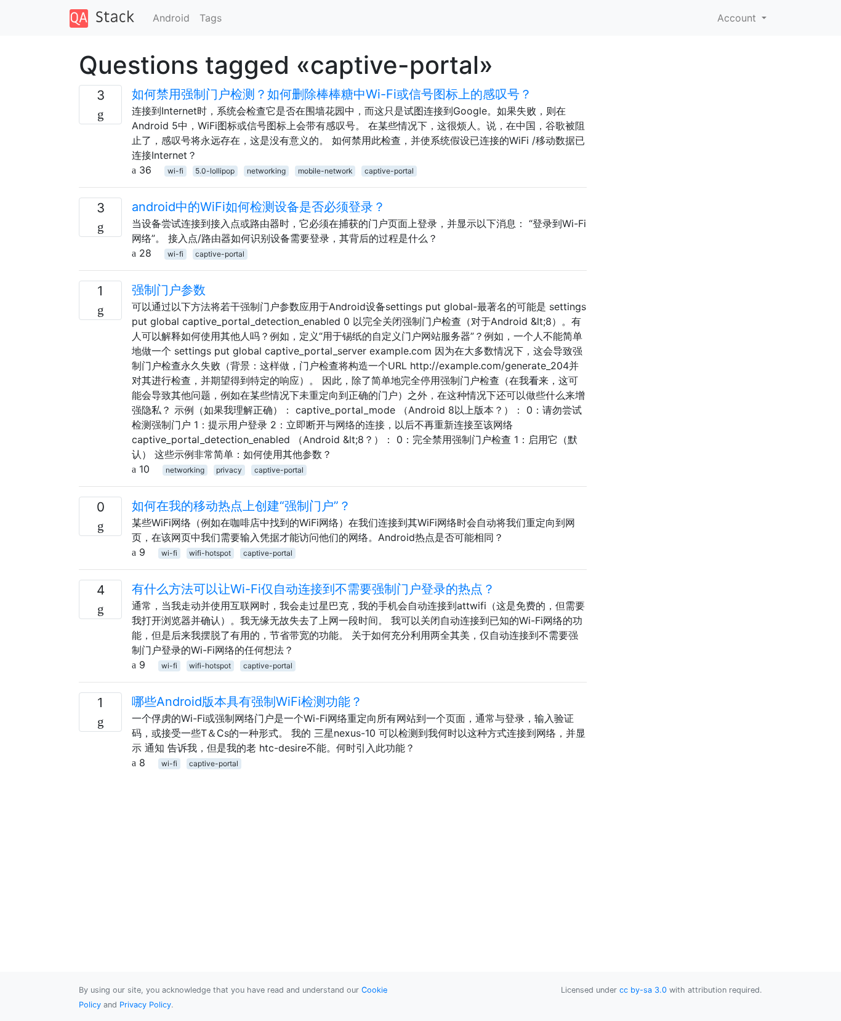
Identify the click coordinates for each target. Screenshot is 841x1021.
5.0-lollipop (215, 170)
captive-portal (389, 170)
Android (171, 18)
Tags (210, 18)
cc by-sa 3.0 (643, 990)
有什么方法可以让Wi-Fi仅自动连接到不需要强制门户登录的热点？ (313, 589)
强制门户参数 (169, 289)
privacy (229, 469)
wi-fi (175, 170)
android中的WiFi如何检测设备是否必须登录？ (258, 206)
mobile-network (325, 170)
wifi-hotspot (210, 553)
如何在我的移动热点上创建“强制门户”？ (241, 505)
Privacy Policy (145, 1004)
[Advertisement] (333, 856)
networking (266, 170)
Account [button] (738, 18)
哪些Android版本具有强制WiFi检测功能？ (247, 701)
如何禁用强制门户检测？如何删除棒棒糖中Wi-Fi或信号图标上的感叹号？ (332, 94)
